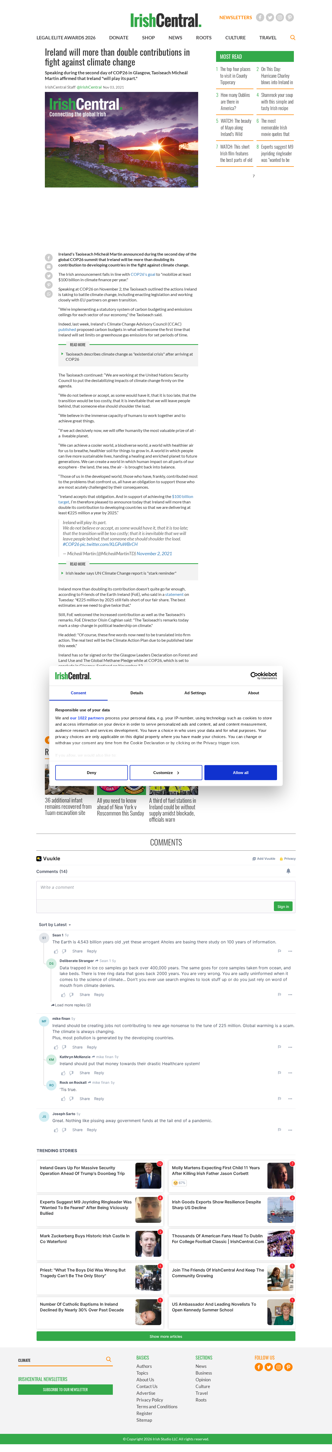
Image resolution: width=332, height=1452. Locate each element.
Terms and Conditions (156, 1406)
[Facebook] (260, 17)
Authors (144, 1366)
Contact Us (146, 1386)
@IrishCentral (89, 86)
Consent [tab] (78, 693)
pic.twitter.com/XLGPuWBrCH (109, 544)
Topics (142, 1373)
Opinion (203, 1379)
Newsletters (235, 17)
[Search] (292, 38)
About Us (145, 1379)
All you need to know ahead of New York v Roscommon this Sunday (120, 806)
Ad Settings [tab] (195, 693)
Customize (163, 772)
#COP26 (71, 544)
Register (144, 1413)
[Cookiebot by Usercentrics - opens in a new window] (254, 676)
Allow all (240, 772)
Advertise (145, 1393)
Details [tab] (136, 693)
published (67, 329)
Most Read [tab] (231, 56)
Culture (203, 1386)
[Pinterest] (290, 17)
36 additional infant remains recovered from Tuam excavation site (68, 806)
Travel (202, 1393)
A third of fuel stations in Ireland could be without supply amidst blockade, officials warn (172, 809)
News (201, 1366)
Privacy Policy (149, 1400)
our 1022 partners (87, 718)
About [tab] (253, 693)
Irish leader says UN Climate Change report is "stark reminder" (121, 572)
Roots (201, 1400)
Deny (91, 772)
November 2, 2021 (154, 553)
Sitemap (144, 1420)
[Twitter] (270, 17)
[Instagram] (280, 17)
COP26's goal (143, 274)
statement (174, 594)
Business (204, 1373)
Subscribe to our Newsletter (65, 1389)
